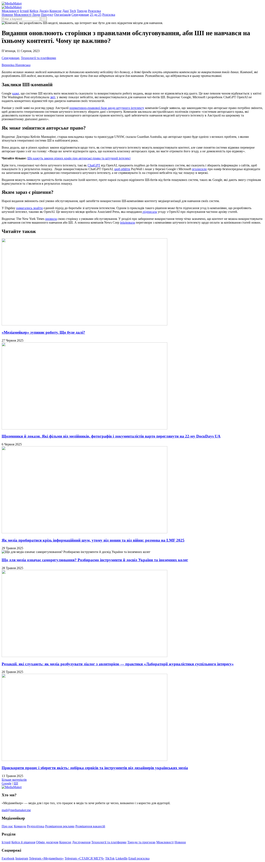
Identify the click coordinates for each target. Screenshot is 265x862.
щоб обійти (122, 169)
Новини (7, 14)
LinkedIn (122, 858)
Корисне (55, 11)
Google (6, 783)
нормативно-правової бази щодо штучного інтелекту (106, 108)
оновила (51, 219)
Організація (62, 14)
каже (15, 93)
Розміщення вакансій (90, 826)
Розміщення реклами (60, 826)
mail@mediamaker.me (16, 810)
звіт (52, 97)
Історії (24, 11)
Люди (36, 14)
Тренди (82, 11)
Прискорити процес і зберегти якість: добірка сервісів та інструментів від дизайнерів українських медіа (95, 768)
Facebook (8, 858)
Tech (73, 11)
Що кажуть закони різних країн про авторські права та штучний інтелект (79, 158)
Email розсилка (138, 858)
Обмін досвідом (47, 842)
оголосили (199, 169)
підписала (149, 211)
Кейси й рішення (23, 842)
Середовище (80, 14)
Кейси (34, 11)
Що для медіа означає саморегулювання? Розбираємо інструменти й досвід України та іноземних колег (95, 560)
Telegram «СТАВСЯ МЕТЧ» (84, 858)
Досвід (44, 11)
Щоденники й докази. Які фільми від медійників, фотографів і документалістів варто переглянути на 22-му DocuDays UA (111, 436)
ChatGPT (94, 165)
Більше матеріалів (14, 779)
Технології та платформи (38, 58)
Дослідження (81, 842)
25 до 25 (95, 14)
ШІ (16, 783)
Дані (65, 11)
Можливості (10, 11)
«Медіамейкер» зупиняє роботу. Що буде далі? (43, 332)
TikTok (110, 858)
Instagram (21, 858)
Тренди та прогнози (141, 842)
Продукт (47, 14)
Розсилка (94, 11)
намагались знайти (29, 208)
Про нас (7, 826)
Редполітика (35, 826)
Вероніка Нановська (16, 65)
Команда (20, 826)
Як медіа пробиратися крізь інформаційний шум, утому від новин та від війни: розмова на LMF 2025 (93, 540)
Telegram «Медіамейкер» (46, 858)
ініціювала (127, 222)
